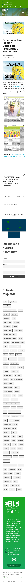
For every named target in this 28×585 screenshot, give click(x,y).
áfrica (19, 489)
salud (21, 457)
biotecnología (7, 178)
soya (19, 469)
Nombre (5, 258)
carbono (13, 351)
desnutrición (15, 371)
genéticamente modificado (11, 404)
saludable (6, 461)
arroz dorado (7, 322)
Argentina (6, 318)
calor (5, 347)
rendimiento (7, 457)
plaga (14, 445)
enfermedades (8, 387)
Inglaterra (6, 416)
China (11, 355)
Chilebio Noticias (10, 58)
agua (20, 310)
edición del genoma (16, 379)
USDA (5, 489)
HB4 (5, 412)
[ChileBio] (6, 11)
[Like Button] (19, 57)
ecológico (18, 375)
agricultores (13, 302)
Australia (16, 322)
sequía (21, 465)
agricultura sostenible (9, 310)
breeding (6, 342)
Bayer (15, 326)
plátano (20, 449)
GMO (13, 408)
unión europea (15, 485)
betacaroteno (7, 330)
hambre (20, 408)
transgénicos (7, 185)
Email (4, 269)
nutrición (6, 436)
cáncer (20, 367)
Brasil (20, 338)
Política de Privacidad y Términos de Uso (14, 578)
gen (14, 396)
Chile (14, 178)
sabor (15, 457)
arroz (14, 318)
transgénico (17, 477)
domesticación (8, 375)
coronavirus (13, 359)
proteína (6, 453)
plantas (13, 449)
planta (5, 449)
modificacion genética (10, 428)
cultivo (5, 367)
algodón (6, 314)
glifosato (6, 408)
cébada (6, 371)
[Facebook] (8, 222)
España (17, 387)
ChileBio (18, 178)
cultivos (10, 180)
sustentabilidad (8, 473)
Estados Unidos (8, 391)
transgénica (7, 477)
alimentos (14, 314)
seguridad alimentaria (10, 465)
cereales (21, 351)
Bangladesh (7, 326)
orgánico (6, 440)
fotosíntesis (7, 396)
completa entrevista (19, 86)
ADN (5, 302)
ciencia (19, 355)
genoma (12, 181)
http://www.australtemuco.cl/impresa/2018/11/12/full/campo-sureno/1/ (14, 157)
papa (13, 440)
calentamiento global (18, 342)
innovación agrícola (17, 416)
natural (14, 432)
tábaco (6, 485)
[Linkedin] (20, 228)
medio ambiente (14, 420)
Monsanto (6, 432)
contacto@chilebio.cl (13, 554)
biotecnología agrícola (10, 334)
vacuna (12, 489)
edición (6, 379)
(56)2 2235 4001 (8, 4)
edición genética (8, 383)
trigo (15, 481)
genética (14, 400)
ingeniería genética (14, 412)
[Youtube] (8, 228)
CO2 (5, 359)
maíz (5, 420)
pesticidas (6, 445)
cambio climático (14, 347)
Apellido (5, 264)
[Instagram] (20, 222)
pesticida (20, 440)
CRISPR (5, 180)
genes (20, 396)
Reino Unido (15, 453)
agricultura (10, 176)
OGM (13, 436)
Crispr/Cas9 (14, 363)
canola (6, 351)
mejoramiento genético (10, 183)
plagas (21, 445)
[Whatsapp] (14, 234)
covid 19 (21, 359)
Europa (17, 391)
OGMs (19, 436)
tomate (17, 473)
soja (5, 469)
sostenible (12, 469)
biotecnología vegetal (10, 338)
